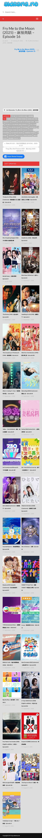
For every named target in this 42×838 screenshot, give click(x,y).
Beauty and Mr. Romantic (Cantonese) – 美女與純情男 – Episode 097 (10, 587)
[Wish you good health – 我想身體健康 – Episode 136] (11, 766)
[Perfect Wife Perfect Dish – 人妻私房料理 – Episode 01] (30, 413)
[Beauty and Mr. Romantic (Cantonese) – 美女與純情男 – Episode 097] (11, 569)
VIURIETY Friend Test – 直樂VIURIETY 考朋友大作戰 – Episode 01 (30, 587)
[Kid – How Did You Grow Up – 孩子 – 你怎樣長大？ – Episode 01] (30, 451)
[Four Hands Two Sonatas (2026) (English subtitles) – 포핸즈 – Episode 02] (11, 726)
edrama (14, 121)
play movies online (17, 132)
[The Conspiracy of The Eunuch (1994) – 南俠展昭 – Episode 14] (11, 337)
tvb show (11, 135)
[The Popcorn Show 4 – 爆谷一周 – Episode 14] (30, 766)
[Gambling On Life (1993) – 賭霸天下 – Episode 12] (30, 298)
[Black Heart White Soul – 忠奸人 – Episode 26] (30, 260)
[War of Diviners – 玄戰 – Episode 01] (30, 531)
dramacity (6, 121)
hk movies (33, 127)
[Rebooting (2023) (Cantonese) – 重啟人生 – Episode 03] (30, 375)
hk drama (25, 127)
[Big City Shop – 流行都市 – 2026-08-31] (11, 685)
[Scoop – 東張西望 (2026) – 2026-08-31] (30, 610)
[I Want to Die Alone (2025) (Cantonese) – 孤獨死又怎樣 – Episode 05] (30, 490)
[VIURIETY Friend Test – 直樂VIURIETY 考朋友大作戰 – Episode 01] (30, 569)
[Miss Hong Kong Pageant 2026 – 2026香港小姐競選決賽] (11, 222)
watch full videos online (24, 135)
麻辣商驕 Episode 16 (14, 138)
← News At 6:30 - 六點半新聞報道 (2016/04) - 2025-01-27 (21, 144)
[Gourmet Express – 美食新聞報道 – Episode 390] (11, 531)
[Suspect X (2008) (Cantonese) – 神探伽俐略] (30, 726)
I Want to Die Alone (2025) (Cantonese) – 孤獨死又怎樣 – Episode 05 (29, 508)
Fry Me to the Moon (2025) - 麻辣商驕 (22, 116)
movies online (22, 130)
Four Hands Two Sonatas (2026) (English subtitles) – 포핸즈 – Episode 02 (11, 744)
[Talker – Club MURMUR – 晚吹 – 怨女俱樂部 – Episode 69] (11, 413)
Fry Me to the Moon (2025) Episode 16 (17, 124)
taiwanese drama (29, 132)
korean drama (12, 130)
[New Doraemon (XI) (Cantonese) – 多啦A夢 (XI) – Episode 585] (30, 647)
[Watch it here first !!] (21, 4)
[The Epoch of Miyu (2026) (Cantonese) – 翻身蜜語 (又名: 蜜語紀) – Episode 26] (11, 181)
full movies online (14, 127)
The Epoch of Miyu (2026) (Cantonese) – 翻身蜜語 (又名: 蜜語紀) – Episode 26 (11, 199)
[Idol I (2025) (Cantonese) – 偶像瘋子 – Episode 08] (11, 490)
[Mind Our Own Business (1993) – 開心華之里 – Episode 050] (30, 337)
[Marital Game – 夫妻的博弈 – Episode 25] (11, 260)
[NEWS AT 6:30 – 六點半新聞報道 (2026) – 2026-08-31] (11, 647)
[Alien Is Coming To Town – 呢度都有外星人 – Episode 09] (11, 375)
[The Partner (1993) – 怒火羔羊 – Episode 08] (11, 298)
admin (6, 41)
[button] (21, 110)
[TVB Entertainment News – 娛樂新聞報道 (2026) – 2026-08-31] (11, 610)
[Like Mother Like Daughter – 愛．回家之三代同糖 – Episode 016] (30, 181)
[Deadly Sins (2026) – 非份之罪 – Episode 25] (30, 222)
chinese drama (21, 119)
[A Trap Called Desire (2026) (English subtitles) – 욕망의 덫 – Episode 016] (30, 685)
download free (32, 119)
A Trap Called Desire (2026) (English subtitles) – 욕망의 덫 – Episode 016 (30, 703)
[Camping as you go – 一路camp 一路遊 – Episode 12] (11, 805)
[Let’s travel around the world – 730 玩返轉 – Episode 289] (11, 451)
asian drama (11, 119)
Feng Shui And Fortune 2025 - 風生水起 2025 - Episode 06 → (21, 150)
